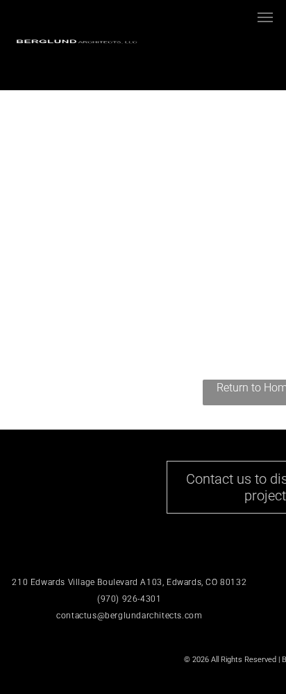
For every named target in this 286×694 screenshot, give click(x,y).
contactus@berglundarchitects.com (129, 615)
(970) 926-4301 (129, 599)
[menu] (265, 17)
